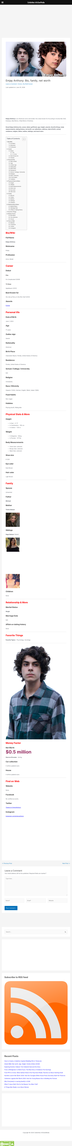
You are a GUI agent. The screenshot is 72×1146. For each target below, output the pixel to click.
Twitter (12, 226)
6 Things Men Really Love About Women (16, 1087)
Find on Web (11, 221)
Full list (8, 305)
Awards (12, 157)
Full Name (12, 143)
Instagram (13, 228)
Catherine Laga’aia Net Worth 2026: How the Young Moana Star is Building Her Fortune (30, 1078)
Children (13, 202)
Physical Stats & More (14, 181)
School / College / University (17, 172)
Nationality (13, 166)
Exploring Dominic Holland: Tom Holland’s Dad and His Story (22, 1067)
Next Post (66, 863)
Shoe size (13, 188)
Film (13, 152)
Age (12, 163)
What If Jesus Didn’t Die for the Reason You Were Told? (21, 1084)
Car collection (14, 217)
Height (12, 183)
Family (10, 193)
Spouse (12, 195)
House (12, 219)
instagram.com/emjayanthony (15, 816)
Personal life (11, 159)
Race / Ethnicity (14, 175)
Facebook (13, 224)
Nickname (12, 145)
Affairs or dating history (16, 209)
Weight (12, 184)
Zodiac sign (13, 165)
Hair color (13, 191)
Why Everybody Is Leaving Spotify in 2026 (17, 1081)
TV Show (15, 154)
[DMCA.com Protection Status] (7, 1143)
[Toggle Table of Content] (23, 139)
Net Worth (12, 215)
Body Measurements (16, 186)
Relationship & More (13, 204)
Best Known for (14, 156)
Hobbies (13, 179)
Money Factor (11, 213)
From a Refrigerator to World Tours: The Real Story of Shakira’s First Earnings (27, 1069)
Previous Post (7, 863)
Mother (12, 199)
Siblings (13, 200)
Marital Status (13, 206)
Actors (20, 84)
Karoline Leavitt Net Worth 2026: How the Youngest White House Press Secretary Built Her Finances (34, 1075)
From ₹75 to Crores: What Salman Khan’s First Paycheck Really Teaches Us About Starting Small (33, 1072)
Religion (13, 174)
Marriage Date (14, 208)
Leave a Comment (11, 84)
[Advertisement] (36, 24)
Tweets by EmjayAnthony (13, 807)
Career (10, 149)
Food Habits (14, 177)
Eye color (13, 190)
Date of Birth (13, 161)
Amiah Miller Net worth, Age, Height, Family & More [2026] (22, 1064)
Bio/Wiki (10, 141)
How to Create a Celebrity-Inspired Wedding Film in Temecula (23, 1061)
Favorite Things (12, 211)
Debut (12, 150)
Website (12, 222)
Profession (13, 147)
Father (12, 197)
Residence (13, 170)
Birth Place (13, 168)
